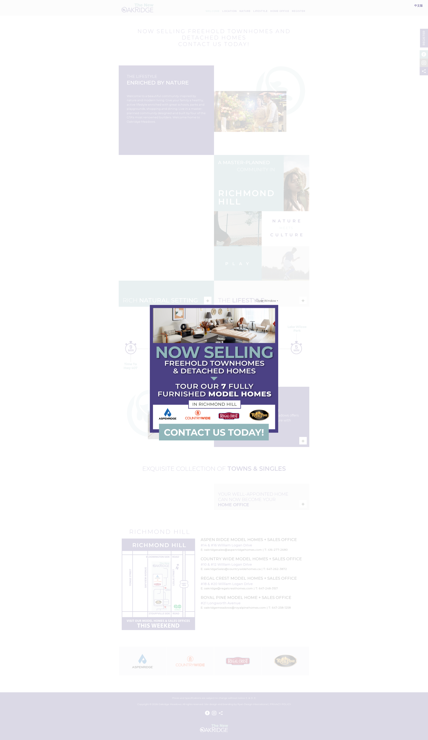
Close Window (267, 300)
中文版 (418, 5)
